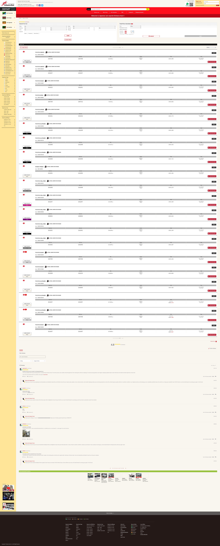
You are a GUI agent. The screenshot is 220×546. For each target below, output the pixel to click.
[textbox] (216, 366)
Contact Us (131, 12)
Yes (131, 31)
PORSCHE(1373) (8, 69)
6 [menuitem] (119, 468)
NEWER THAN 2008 (7, 114)
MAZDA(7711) (8, 51)
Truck (77, 537)
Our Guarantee (114, 12)
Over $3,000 (6, 104)
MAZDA (67, 532)
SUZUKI (67, 533)
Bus (6, 91)
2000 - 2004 (6, 111)
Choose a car (96, 12)
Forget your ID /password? (200, 5)
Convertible (7, 86)
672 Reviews (27, 21)
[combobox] (25, 361)
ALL (4, 125)
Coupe (6, 85)
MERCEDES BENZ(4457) (10, 59)
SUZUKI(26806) (8, 48)
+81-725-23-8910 (31, 5)
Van (6, 88)
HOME (20, 18)
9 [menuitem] (123, 468)
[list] (120, 434)
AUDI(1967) (7, 62)
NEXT (120, 47)
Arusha (134, 527)
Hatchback (7, 82)
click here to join (199, 2)
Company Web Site (143, 534)
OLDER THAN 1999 (7, 109)
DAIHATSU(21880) (8, 53)
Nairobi (134, 530)
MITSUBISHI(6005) (8, 45)
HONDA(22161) (8, 47)
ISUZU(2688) (7, 56)
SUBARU (67, 535)
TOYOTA (67, 525)
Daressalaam (135, 525)
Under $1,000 (6, 96)
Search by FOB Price (90, 525)
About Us (122, 524)
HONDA (67, 530)
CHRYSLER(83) (8, 64)
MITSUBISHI (68, 529)
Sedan (77, 525)
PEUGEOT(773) (8, 67)
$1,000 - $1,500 (7, 98)
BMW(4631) (7, 61)
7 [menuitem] (120, 468)
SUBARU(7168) (8, 50)
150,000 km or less (7, 124)
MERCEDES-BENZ (69, 538)
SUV (6, 83)
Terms (122, 533)
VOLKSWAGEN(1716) (9, 70)
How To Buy (123, 525)
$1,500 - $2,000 (7, 99)
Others (67, 540)
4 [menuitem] (116, 468)
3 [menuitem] (115, 468)
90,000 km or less (7, 121)
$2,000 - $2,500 (7, 101)
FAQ (122, 12)
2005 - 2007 (6, 112)
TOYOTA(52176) (8, 42)
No (133, 31)
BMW (67, 537)
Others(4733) (7, 73)
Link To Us (123, 537)
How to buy (105, 12)
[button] (25, 376)
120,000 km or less (7, 122)
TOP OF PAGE (109, 513)
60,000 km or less (7, 119)
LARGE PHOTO (24, 47)
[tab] (212, 348)
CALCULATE (151, 36)
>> (122, 47)
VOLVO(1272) (7, 72)
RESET (200, 36)
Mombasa (134, 529)
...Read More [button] (45, 374)
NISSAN (67, 527)
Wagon (6, 80)
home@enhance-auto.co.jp (23, 5)
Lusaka (134, 533)
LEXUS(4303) (7, 58)
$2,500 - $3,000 (90, 533)
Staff (121, 535)
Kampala (134, 532)
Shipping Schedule (139, 12)
